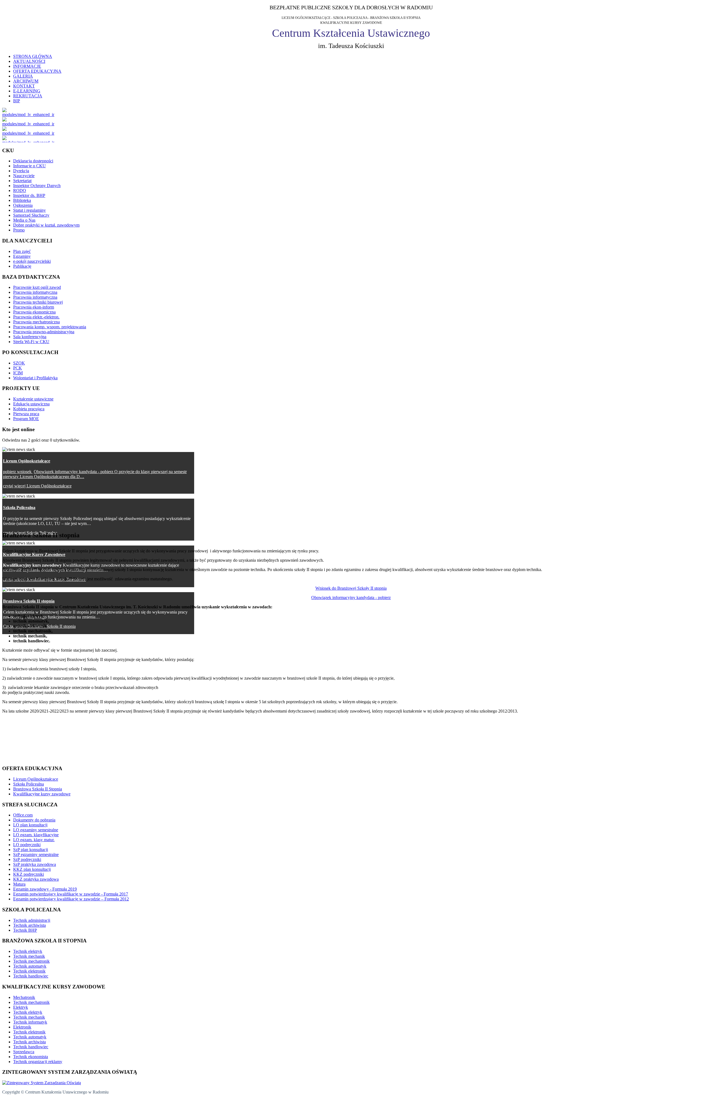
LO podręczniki (27, 844)
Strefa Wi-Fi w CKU (31, 341)
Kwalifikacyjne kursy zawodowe (41, 794)
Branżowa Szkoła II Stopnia (37, 789)
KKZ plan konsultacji (32, 869)
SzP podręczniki (27, 859)
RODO (19, 190)
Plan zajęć (22, 251)
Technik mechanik (29, 956)
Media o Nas (24, 220)
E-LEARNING (26, 91)
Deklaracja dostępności (33, 161)
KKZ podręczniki (28, 874)
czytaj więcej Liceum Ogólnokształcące (37, 486)
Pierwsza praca (26, 413)
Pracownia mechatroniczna (36, 322)
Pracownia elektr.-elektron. (36, 317)
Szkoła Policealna (19, 507)
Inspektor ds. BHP (29, 195)
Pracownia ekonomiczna (34, 312)
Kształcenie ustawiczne (33, 399)
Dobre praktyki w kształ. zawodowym (46, 225)
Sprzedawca (23, 1051)
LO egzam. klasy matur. (34, 839)
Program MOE (26, 418)
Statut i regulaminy (29, 210)
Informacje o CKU (29, 165)
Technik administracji (31, 920)
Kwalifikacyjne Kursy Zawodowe (34, 554)
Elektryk (20, 1007)
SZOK (19, 363)
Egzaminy (22, 256)
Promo (19, 230)
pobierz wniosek (18, 471)
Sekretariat (22, 180)
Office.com (23, 815)
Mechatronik (24, 997)
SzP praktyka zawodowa (34, 864)
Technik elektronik (29, 971)
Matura (19, 884)
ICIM (18, 373)
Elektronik (22, 1027)
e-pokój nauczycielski (32, 261)
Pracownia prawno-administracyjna (43, 331)
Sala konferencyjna (29, 336)
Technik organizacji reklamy (37, 1061)
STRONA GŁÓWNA (32, 56)
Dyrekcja (21, 170)
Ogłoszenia (23, 205)
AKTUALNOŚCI (29, 61)
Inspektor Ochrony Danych (37, 185)
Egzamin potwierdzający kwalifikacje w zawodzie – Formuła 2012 (71, 899)
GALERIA (23, 76)
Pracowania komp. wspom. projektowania (49, 326)
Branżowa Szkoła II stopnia (29, 601)
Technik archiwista (29, 925)
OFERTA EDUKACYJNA (37, 71)
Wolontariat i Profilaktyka (35, 377)
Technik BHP (25, 930)
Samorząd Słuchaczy (31, 215)
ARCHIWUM (25, 81)
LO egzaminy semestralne (35, 829)
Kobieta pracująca (28, 408)
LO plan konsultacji (30, 825)
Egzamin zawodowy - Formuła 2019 (45, 889)
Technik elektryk (27, 951)
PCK (17, 368)
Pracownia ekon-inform (33, 307)
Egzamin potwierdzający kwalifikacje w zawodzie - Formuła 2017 (70, 894)
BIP (16, 100)
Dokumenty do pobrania (34, 820)
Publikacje (22, 266)
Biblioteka (22, 200)
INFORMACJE (27, 66)
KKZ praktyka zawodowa (36, 879)
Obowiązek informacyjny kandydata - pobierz (351, 597)
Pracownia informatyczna (35, 292)
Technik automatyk (29, 966)
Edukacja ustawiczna (31, 404)
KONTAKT (24, 86)
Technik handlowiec (30, 976)
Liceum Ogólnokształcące (26, 461)
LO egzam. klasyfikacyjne (36, 834)
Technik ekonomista (30, 1056)
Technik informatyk (30, 1022)
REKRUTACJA (27, 96)
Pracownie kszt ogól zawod (37, 287)
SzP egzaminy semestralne (36, 854)
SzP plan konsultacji (30, 849)
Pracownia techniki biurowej (38, 302)
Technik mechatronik (31, 961)
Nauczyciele (24, 175)
